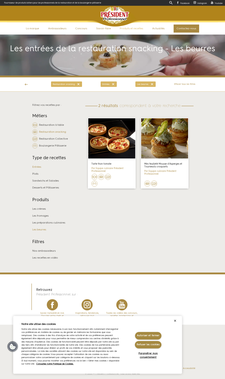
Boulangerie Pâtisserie (52, 145)
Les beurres (142, 84)
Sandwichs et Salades (45, 181)
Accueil (8, 88)
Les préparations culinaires (48, 223)
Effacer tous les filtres (184, 84)
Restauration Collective (53, 139)
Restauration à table (51, 125)
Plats (35, 174)
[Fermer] (175, 320)
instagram (87, 304)
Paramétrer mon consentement (148, 355)
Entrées (106, 84)
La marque (32, 28)
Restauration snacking (64, 84)
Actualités (158, 28)
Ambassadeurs (57, 28)
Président (114, 15)
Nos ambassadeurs (44, 251)
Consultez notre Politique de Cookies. (55, 364)
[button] (12, 346)
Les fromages (40, 216)
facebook (52, 304)
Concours (81, 28)
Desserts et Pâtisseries (45, 187)
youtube (121, 304)
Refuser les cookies (148, 344)
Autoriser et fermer (148, 336)
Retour (26, 84)
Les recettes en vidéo (45, 258)
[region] (97, 345)
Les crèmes (39, 209)
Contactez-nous (186, 28)
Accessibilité (189, 368)
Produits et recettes (131, 28)
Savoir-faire (103, 28)
